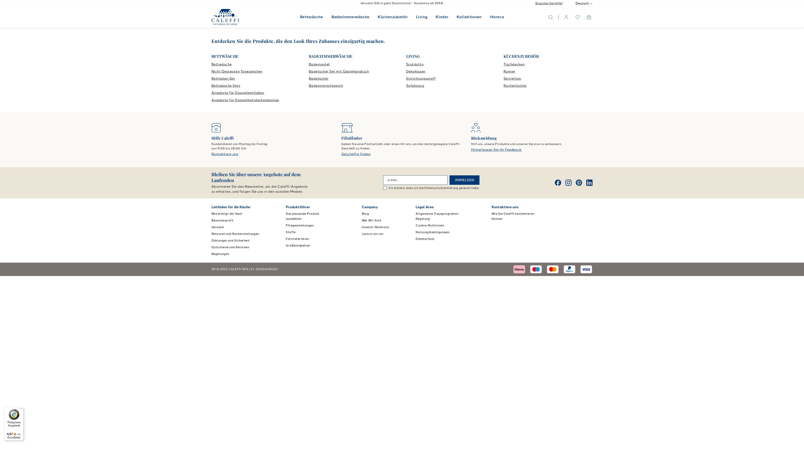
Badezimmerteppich (326, 86)
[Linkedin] (589, 183)
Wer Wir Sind (371, 220)
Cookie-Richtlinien (430, 225)
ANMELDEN (464, 180)
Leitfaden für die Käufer (231, 207)
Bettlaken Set (223, 79)
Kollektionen (469, 17)
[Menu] (21, 409)
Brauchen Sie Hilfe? (549, 3)
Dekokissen (415, 71)
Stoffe (290, 232)
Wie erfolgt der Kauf (226, 214)
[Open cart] (589, 17)
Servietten (512, 79)
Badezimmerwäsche (350, 17)
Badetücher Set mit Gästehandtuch (339, 71)
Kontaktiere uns (224, 154)
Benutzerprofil (222, 220)
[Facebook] (558, 183)
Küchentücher (515, 86)
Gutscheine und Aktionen (230, 247)
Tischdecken (514, 64)
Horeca (497, 17)
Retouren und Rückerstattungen (235, 234)
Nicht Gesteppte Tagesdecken (237, 71)
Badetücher (319, 79)
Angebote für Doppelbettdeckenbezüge (245, 100)
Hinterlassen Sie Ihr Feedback (496, 150)
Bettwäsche (311, 17)
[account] (566, 17)
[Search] (550, 17)
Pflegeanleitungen (300, 225)
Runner (509, 71)
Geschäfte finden (356, 154)
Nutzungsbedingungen (432, 232)
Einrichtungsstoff (421, 79)
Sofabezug (415, 86)
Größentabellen (298, 245)
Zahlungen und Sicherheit (230, 240)
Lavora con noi (373, 234)
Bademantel (319, 64)
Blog (365, 214)
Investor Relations (375, 227)
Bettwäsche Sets (225, 86)
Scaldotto (415, 64)
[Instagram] (568, 183)
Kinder (442, 17)
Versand (217, 227)
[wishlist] (577, 17)
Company (370, 207)
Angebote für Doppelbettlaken (237, 93)
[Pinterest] (579, 183)
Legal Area (425, 207)
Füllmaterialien (297, 239)
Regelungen (220, 254)
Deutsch (582, 3)
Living (421, 17)
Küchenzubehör (393, 17)
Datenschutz (425, 239)
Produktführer (298, 207)
